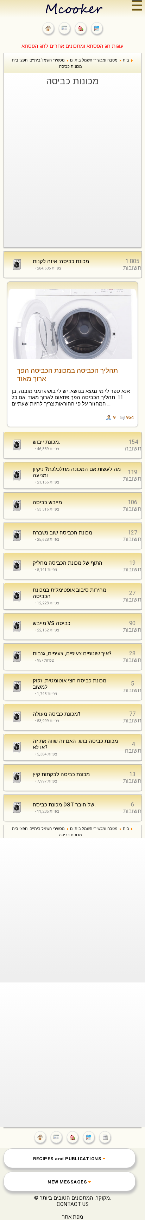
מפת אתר (72, 1217)
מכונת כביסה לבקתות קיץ (61, 774)
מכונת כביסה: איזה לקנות (61, 261)
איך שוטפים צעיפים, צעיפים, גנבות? (72, 653)
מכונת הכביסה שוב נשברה (62, 533)
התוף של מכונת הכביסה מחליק (67, 563)
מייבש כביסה (47, 502)
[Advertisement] (72, 163)
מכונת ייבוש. (46, 442)
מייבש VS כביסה (51, 623)
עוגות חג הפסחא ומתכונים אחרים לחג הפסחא (72, 46)
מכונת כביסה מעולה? (57, 714)
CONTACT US (73, 1204)
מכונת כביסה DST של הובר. (64, 805)
